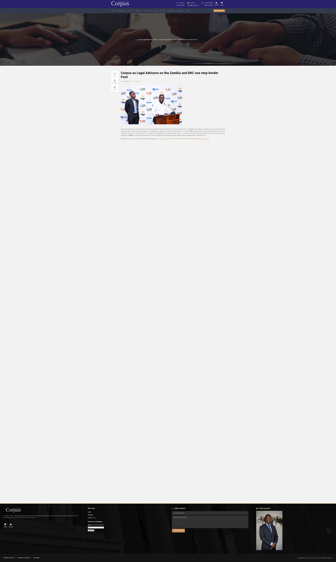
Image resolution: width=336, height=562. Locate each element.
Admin (130, 81)
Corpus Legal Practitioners (145, 39)
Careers (90, 515)
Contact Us (91, 518)
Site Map (36, 558)
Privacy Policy (9, 558)
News (155, 39)
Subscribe (91, 530)
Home (89, 512)
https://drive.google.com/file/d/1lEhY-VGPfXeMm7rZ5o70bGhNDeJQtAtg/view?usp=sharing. (182, 139)
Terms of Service (24, 558)
